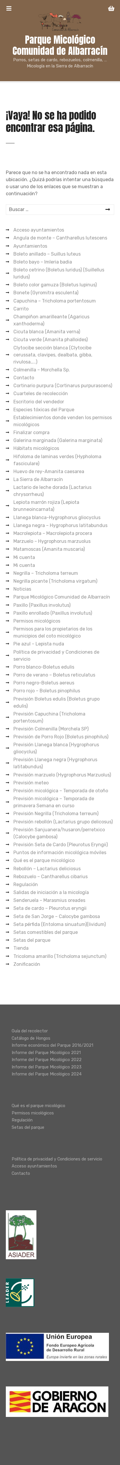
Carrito (21, 309)
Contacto (23, 377)
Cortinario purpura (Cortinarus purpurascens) (62, 385)
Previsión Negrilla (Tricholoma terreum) (55, 813)
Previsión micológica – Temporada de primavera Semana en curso (53, 802)
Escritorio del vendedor (38, 402)
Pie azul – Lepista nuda (38, 644)
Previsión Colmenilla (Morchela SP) (51, 729)
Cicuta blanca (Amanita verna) (46, 331)
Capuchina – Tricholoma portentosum (54, 301)
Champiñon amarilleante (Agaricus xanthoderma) (51, 320)
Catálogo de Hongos (31, 1038)
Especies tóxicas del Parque (43, 409)
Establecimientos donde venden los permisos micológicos (62, 421)
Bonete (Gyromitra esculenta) (45, 292)
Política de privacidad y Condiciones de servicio (56, 655)
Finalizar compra (31, 432)
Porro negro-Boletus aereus (43, 683)
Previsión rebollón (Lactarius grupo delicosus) (63, 822)
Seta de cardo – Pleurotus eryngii (50, 908)
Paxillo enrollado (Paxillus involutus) (52, 613)
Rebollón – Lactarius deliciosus (47, 868)
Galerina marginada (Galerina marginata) (57, 440)
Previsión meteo (31, 783)
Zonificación (26, 964)
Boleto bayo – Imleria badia (42, 262)
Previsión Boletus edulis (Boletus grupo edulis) (56, 702)
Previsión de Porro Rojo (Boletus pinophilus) (60, 737)
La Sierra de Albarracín (38, 479)
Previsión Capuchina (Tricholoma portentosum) (49, 717)
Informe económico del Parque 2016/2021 (52, 1045)
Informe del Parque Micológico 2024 (47, 1074)
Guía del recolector (30, 1031)
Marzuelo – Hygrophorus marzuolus (52, 541)
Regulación (25, 884)
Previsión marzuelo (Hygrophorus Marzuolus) (62, 775)
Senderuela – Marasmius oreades (49, 900)
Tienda (21, 948)
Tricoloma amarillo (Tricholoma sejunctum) (59, 956)
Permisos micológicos (36, 621)
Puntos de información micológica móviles (59, 852)
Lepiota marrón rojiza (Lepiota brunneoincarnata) (46, 505)
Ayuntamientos (30, 246)
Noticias (22, 589)
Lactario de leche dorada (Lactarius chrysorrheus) (52, 491)
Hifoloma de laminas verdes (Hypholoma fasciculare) (57, 460)
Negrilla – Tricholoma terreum (45, 573)
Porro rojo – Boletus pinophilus (46, 691)
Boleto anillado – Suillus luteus (47, 254)
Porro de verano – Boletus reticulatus (54, 675)
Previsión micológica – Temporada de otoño (60, 790)
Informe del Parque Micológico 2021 (46, 1052)
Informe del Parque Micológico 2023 (47, 1067)
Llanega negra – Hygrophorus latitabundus (60, 525)
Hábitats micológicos (36, 448)
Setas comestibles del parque (45, 932)
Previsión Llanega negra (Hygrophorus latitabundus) (55, 763)
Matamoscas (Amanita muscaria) (49, 549)
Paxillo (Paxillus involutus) (41, 605)
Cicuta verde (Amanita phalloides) (50, 339)
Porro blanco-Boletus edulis (43, 667)
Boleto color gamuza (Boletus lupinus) (55, 285)
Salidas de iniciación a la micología (51, 892)
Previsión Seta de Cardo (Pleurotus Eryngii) (60, 844)
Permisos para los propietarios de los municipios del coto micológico (52, 632)
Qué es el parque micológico (44, 860)
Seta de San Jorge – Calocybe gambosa (56, 916)
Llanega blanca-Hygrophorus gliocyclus (56, 517)
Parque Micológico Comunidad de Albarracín (60, 45)
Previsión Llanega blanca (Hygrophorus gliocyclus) (56, 748)
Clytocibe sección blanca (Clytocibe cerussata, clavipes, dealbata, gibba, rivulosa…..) (52, 355)
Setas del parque (31, 940)
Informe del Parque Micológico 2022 (47, 1059)
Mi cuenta (24, 557)
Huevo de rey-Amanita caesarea (48, 471)
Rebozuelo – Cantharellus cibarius (50, 876)
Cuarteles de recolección (40, 393)
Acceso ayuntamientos (38, 230)
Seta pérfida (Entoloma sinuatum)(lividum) (59, 924)
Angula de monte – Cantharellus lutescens (60, 238)
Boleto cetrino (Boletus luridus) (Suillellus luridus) (58, 273)
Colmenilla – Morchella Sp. (41, 370)
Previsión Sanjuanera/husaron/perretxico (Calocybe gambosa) (59, 833)
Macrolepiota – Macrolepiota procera (52, 533)
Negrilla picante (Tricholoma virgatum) (55, 581)
